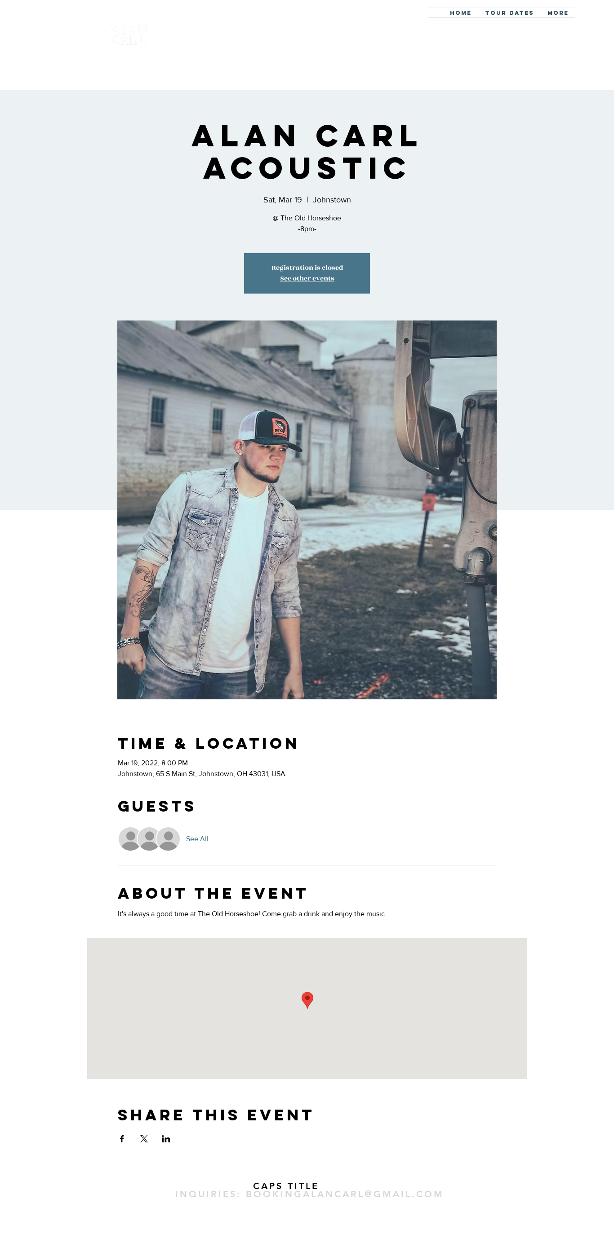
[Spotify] (354, 1221)
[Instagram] (214, 1221)
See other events (307, 278)
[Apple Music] (389, 1221)
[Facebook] (179, 1221)
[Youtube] (284, 1221)
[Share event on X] (144, 1138)
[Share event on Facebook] (122, 1138)
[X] (319, 1221)
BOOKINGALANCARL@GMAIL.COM (345, 1194)
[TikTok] (249, 1221)
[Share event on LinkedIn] (166, 1138)
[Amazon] (424, 1221)
